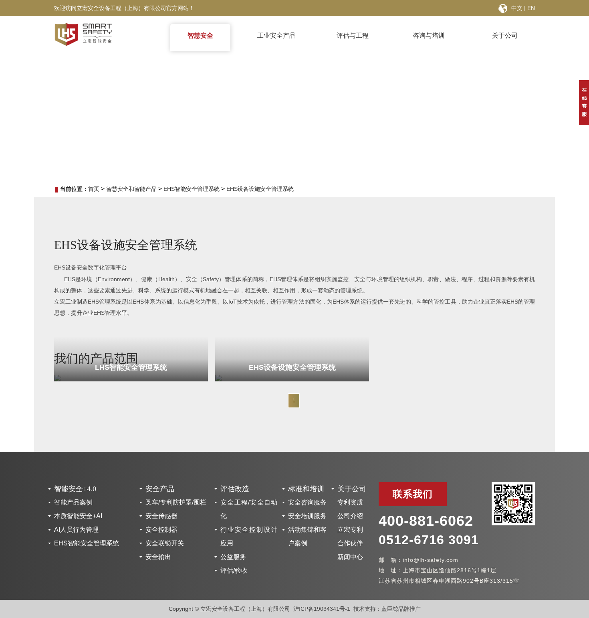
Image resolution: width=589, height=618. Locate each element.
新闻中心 (350, 556)
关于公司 (505, 35)
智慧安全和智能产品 (131, 189)
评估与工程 (353, 35)
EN (531, 8)
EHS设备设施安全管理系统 (260, 189)
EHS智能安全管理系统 (191, 189)
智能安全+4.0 (75, 489)
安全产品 (159, 489)
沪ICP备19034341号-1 (321, 609)
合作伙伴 (350, 543)
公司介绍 (350, 516)
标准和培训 (306, 489)
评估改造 (234, 489)
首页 (93, 189)
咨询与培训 (429, 35)
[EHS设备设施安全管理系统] (292, 378)
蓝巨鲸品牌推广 (401, 609)
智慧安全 (200, 35)
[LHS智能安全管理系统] (131, 378)
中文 (516, 8)
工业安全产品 (276, 35)
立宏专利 (350, 529)
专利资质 (350, 502)
